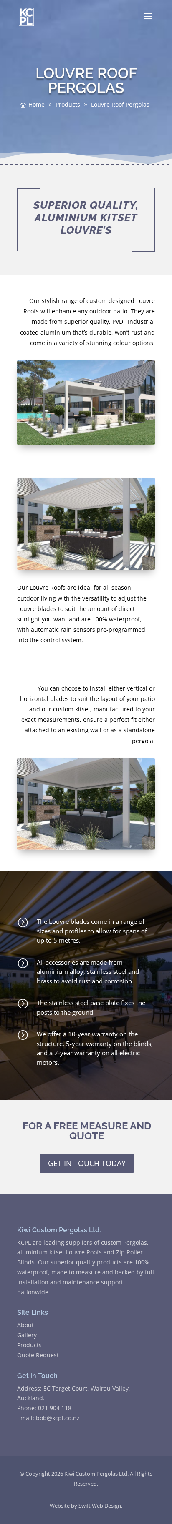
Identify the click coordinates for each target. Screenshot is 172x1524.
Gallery (27, 1335)
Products (29, 1345)
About (25, 1325)
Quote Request (38, 1355)
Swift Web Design (99, 1505)
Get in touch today (87, 1163)
